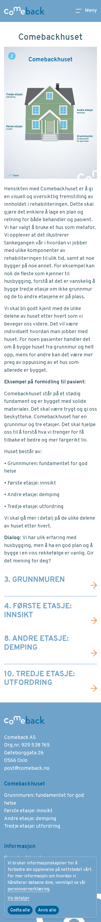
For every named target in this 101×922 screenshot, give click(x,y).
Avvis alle (47, 910)
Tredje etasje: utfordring (32, 826)
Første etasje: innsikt (28, 811)
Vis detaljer (19, 898)
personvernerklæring (28, 889)
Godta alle (20, 910)
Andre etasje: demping (30, 818)
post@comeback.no (27, 768)
